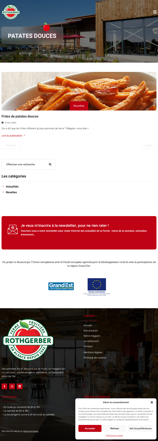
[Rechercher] (50, 164)
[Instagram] (12, 386)
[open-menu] (154, 12)
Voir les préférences (140, 428)
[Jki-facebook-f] (4, 386)
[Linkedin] (20, 386)
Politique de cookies (114, 435)
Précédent (10, 145)
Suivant (149, 145)
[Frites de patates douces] (79, 91)
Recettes (79, 105)
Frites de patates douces (20, 116)
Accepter (90, 428)
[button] (151, 402)
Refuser (114, 428)
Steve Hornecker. (31, 431)
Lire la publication (12, 135)
